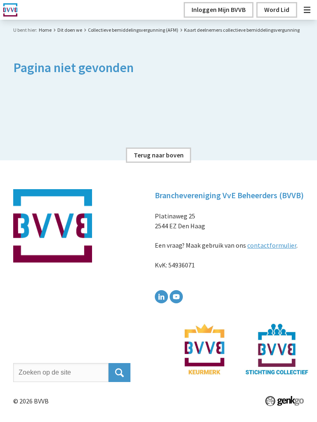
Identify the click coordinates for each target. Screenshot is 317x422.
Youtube (176, 296)
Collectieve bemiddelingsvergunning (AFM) (133, 30)
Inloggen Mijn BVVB (219, 9)
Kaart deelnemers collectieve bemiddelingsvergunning (242, 30)
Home (45, 30)
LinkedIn (161, 296)
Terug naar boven (159, 155)
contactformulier (271, 245)
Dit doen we (69, 30)
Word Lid (276, 9)
